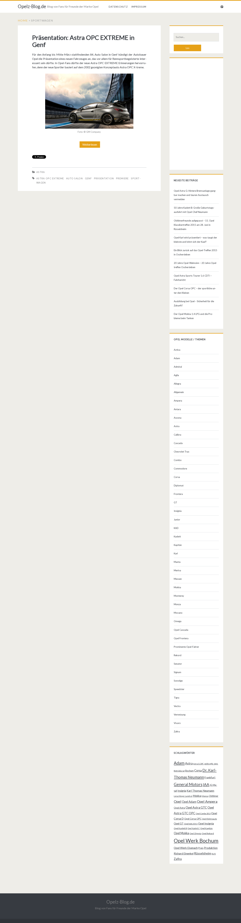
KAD (176, 528)
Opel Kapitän (206, 828)
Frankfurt (209, 777)
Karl (176, 553)
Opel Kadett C (194, 828)
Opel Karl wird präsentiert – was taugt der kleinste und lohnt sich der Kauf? (195, 239)
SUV (214, 853)
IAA (206, 784)
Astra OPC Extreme (50, 178)
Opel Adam (189, 801)
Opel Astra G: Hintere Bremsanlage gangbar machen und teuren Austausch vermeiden (195, 195)
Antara (177, 409)
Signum (177, 672)
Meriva (177, 570)
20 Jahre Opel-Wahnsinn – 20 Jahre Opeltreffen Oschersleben (195, 265)
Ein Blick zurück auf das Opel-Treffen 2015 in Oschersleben (195, 252)
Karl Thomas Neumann (200, 790)
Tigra (176, 697)
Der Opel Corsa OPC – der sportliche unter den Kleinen (195, 290)
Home (23, 20)
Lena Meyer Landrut (183, 796)
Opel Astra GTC (196, 807)
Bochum (189, 770)
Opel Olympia (195, 833)
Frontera (178, 494)
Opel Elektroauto (209, 819)
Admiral (178, 366)
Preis (200, 848)
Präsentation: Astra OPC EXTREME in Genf (83, 41)
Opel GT (178, 823)
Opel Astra (179, 807)
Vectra (177, 706)
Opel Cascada (181, 629)
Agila (176, 375)
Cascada (178, 443)
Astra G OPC (198, 764)
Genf (88, 178)
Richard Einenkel (184, 853)
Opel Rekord (208, 833)
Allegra (177, 383)
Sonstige (178, 680)
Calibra (177, 434)
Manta (177, 562)
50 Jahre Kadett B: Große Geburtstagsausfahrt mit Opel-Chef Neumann (194, 209)
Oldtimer (213, 796)
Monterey (179, 595)
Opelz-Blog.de (32, 6)
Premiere (122, 178)
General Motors (188, 784)
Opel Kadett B (180, 828)
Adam (177, 358)
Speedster (179, 689)
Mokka (177, 587)
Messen (178, 578)
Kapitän (178, 545)
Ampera (178, 400)
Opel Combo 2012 (203, 813)
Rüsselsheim (202, 853)
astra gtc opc (211, 763)
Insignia (178, 511)
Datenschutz (118, 6)
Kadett (177, 536)
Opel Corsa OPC (192, 818)
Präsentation (104, 178)
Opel (177, 801)
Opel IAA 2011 (191, 823)
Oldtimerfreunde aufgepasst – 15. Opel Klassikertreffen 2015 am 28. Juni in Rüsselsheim (194, 224)
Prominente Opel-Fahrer (186, 646)
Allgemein (179, 392)
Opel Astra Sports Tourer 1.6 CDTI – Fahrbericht (193, 277)
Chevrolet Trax (181, 451)
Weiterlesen (91, 145)
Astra (40, 172)
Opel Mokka (181, 833)
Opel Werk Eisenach (186, 847)
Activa (177, 349)
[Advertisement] (196, 115)
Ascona (177, 417)
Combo (178, 460)
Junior (177, 519)
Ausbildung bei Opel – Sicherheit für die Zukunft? (194, 303)
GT (175, 502)
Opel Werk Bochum (196, 840)
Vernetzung (179, 714)
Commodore (180, 468)
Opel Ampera (207, 801)
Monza (177, 604)
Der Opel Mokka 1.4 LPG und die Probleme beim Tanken (193, 316)
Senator (178, 663)
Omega (177, 621)
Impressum (138, 6)
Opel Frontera (181, 638)
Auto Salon (74, 178)
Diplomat (178, 485)
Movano (178, 612)
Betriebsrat (179, 770)
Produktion (211, 847)
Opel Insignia (206, 823)
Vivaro (177, 723)
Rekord (177, 655)
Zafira (177, 731)
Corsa (177, 477)
